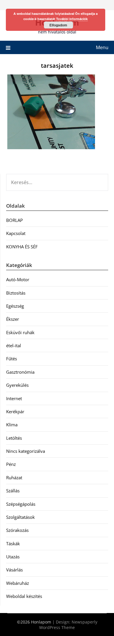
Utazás (13, 557)
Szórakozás (17, 530)
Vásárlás (14, 570)
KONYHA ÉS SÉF (22, 247)
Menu (102, 47)
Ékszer (12, 319)
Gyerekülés (17, 385)
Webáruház (17, 583)
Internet (14, 398)
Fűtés (11, 358)
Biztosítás (15, 293)
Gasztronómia (20, 372)
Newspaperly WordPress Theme (68, 624)
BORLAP (14, 220)
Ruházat (14, 477)
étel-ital (13, 345)
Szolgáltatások (20, 517)
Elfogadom (58, 25)
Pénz (11, 464)
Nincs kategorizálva (25, 451)
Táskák (13, 543)
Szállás (13, 491)
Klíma (12, 424)
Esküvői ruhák (20, 332)
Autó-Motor (17, 279)
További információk (72, 19)
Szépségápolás (20, 504)
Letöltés (14, 438)
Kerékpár (15, 411)
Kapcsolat (15, 233)
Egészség (15, 306)
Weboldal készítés (24, 596)
